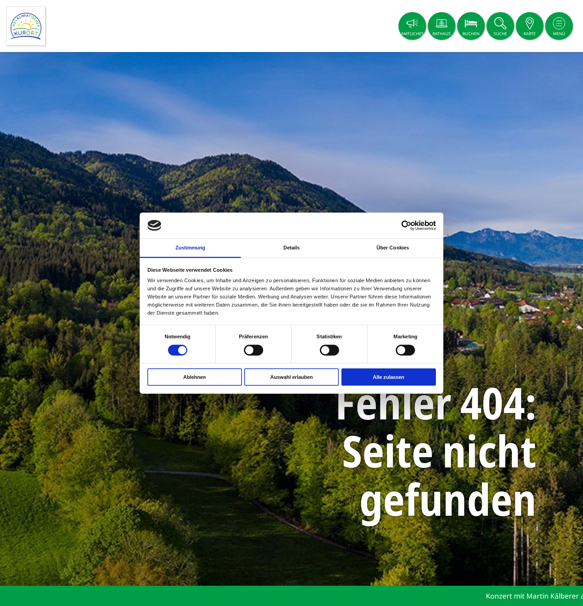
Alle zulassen (388, 377)
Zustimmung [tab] (190, 247)
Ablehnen (194, 377)
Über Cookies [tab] (393, 247)
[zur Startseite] (26, 26)
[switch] (253, 350)
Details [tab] (291, 247)
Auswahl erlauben (291, 377)
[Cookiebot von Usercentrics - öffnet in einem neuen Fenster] (406, 225)
